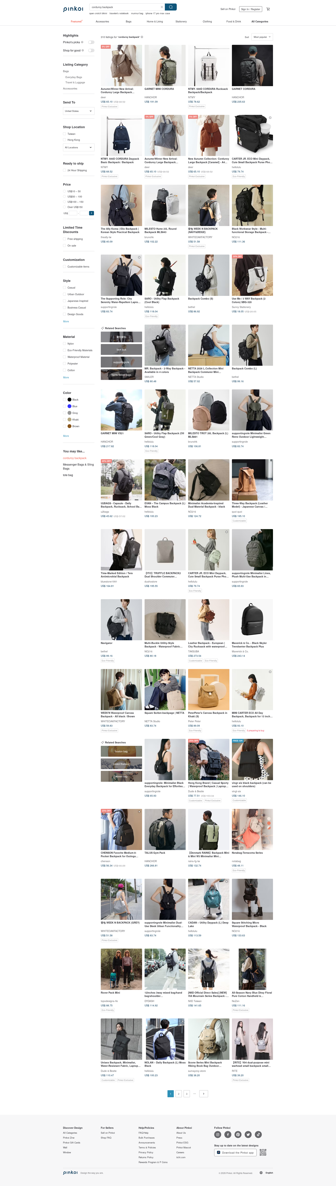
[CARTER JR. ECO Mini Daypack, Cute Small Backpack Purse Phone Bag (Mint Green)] (208, 549)
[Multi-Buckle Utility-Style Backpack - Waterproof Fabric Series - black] (165, 619)
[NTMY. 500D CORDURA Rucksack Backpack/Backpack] (208, 65)
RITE (234, 1070)
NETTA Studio (196, 377)
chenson (105, 861)
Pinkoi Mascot (183, 1147)
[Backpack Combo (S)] (208, 275)
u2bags (105, 511)
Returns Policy (146, 1157)
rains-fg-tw (194, 861)
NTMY (191, 97)
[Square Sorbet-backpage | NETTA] (165, 689)
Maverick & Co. (240, 651)
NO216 (236, 237)
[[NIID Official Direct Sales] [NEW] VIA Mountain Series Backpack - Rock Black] (208, 969)
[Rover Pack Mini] (121, 969)
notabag (236, 861)
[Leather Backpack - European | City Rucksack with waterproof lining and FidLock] (208, 619)
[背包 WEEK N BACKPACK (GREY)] (121, 899)
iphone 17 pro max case (158, 13)
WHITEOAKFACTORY (200, 237)
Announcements (147, 1142)
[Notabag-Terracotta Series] (252, 829)
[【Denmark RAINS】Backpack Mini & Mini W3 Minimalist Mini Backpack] (208, 829)
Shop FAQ (106, 1137)
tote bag (68, 475)
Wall (65, 1147)
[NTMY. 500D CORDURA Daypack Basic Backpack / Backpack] (121, 135)
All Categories (70, 1133)
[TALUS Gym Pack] (165, 829)
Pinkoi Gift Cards (71, 1142)
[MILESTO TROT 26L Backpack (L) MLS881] (208, 410)
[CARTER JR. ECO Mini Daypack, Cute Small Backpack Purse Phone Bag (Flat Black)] (252, 135)
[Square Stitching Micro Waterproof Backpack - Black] (252, 899)
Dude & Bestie (196, 791)
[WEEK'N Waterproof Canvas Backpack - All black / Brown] (121, 689)
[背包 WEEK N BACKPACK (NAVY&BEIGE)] (208, 205)
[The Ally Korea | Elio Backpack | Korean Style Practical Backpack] (121, 205)
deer (103, 97)
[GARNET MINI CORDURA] (165, 65)
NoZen (235, 1001)
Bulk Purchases (147, 1137)
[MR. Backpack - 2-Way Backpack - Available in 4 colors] (165, 345)
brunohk (149, 237)
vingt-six (236, 791)
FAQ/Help (143, 1133)
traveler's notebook (119, 13)
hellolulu (236, 167)
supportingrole (109, 307)
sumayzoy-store (197, 1070)
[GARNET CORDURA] (252, 65)
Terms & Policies (147, 1147)
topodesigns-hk (109, 1001)
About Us (181, 1133)
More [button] (66, 321)
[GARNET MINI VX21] (121, 410)
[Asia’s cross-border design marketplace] (73, 9)
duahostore (151, 581)
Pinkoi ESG (182, 1142)
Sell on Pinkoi (227, 9)
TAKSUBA (193, 651)
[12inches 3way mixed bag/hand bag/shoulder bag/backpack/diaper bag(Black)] (165, 969)
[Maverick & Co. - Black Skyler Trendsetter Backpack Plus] (252, 619)
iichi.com (181, 1157)
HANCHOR (151, 97)
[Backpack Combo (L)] (252, 345)
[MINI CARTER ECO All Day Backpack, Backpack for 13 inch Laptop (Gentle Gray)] (252, 689)
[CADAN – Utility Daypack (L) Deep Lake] (208, 899)
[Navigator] (121, 619)
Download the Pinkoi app (237, 1152)
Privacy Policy (146, 1152)
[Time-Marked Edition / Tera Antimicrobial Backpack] (121, 549)
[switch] (78, 42)
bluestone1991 (109, 581)
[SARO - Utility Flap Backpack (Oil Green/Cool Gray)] (165, 410)
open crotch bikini (98, 13)
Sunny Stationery (241, 307)
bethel (191, 307)
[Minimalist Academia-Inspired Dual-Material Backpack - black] (208, 480)
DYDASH (149, 1001)
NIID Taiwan (195, 1001)
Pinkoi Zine (68, 1137)
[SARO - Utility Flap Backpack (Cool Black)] (165, 275)
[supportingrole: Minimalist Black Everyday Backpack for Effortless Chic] (165, 759)
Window (67, 1152)
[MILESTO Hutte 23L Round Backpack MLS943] (165, 205)
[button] (91, 213)
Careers (180, 1152)
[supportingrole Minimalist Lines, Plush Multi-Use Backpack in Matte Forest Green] (252, 549)
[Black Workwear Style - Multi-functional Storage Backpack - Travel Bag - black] (252, 205)
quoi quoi (237, 511)
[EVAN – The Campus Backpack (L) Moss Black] (165, 480)
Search (171, 7)
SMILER (149, 377)
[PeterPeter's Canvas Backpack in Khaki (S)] (208, 689)
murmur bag (137, 13)
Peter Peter (194, 721)
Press (179, 1137)
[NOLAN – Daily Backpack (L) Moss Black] (165, 1039)
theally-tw (106, 237)
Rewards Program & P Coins (153, 1162)
